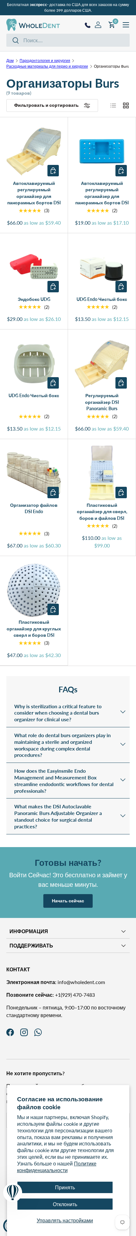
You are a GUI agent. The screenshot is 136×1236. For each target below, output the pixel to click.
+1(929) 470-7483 (50, 995)
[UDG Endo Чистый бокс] (101, 267)
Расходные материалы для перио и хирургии (47, 66)
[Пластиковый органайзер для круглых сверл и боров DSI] (33, 590)
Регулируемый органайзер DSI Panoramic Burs (102, 402)
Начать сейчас (68, 900)
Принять (65, 1187)
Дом (10, 60)
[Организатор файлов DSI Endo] (33, 473)
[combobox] (68, 40)
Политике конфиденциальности (56, 1166)
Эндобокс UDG (34, 299)
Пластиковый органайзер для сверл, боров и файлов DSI (102, 511)
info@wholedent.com (55, 982)
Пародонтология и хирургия (45, 60)
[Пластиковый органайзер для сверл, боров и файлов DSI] (101, 473)
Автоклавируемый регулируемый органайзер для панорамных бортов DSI (34, 193)
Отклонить (65, 1204)
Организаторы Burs (111, 66)
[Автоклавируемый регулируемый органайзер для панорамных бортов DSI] (33, 151)
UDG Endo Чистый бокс (102, 299)
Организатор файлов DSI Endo (34, 508)
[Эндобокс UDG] (33, 267)
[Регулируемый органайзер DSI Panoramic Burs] (101, 363)
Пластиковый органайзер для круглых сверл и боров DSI (34, 628)
